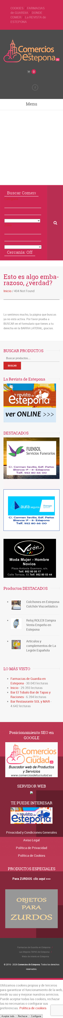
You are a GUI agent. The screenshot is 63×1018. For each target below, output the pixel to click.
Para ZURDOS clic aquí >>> (31, 878)
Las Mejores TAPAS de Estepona (34, 951)
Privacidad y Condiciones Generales (31, 832)
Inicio (7, 291)
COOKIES (16, 8)
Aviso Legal (31, 840)
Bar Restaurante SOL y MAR (30, 701)
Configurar (36, 1016)
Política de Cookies (31, 855)
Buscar (12, 365)
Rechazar (22, 1016)
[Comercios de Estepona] (31, 61)
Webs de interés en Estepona (35, 956)
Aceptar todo (7, 1016)
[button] (22, 204)
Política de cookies (32, 1008)
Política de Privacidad (31, 848)
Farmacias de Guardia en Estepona (33, 947)
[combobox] (22, 211)
